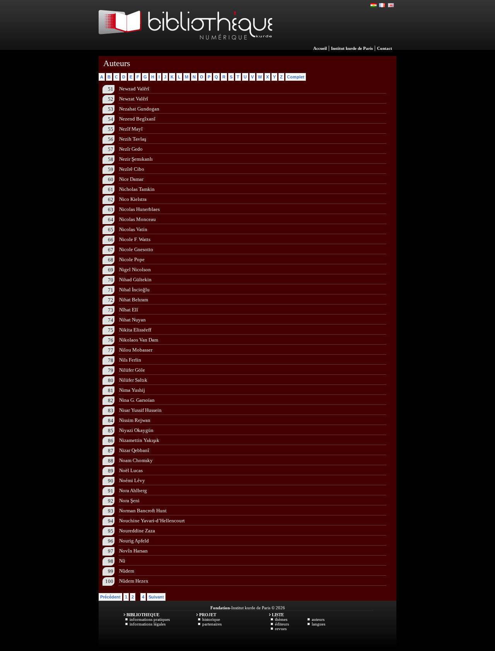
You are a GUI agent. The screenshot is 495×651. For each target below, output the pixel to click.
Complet (295, 77)
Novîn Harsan (133, 551)
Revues (281, 628)
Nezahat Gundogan (139, 109)
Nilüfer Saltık (133, 380)
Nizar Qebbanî (134, 450)
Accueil (320, 48)
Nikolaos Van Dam (138, 340)
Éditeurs (282, 624)
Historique (211, 619)
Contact (384, 48)
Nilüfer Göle (132, 370)
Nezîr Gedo (131, 149)
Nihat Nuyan (132, 320)
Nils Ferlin (130, 360)
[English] (390, 5)
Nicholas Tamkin (137, 189)
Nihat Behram (133, 300)
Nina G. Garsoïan (137, 400)
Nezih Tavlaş (132, 139)
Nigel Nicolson (135, 269)
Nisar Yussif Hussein (140, 410)
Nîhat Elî (128, 310)
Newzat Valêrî (133, 99)
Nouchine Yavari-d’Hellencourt (152, 521)
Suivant (156, 597)
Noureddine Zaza (137, 531)
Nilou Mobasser (135, 350)
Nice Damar (131, 179)
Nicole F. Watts (134, 239)
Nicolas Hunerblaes (139, 209)
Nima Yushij (132, 390)
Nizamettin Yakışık (139, 440)
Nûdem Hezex (133, 581)
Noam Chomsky (136, 460)
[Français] (382, 5)
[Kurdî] (373, 5)
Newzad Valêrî (134, 89)
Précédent (110, 597)
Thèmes (281, 619)
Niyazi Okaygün (136, 430)
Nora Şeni (129, 500)
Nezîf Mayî (131, 129)
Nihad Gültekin (135, 279)
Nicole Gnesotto (136, 249)
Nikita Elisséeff (135, 330)
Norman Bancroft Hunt (143, 510)
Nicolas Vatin (133, 229)
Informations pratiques (150, 619)
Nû (122, 561)
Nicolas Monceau (137, 219)
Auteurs (318, 619)
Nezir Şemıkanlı (136, 159)
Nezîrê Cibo (131, 169)
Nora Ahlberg (133, 490)
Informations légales (148, 624)
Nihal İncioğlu (134, 289)
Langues (318, 624)
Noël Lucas (131, 470)
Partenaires (212, 624)
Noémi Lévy (132, 480)
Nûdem (126, 571)
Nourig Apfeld (134, 541)
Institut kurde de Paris (352, 48)
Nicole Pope (132, 259)
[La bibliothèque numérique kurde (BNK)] (185, 47)
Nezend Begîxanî (137, 119)
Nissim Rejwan (134, 420)
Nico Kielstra (133, 199)
